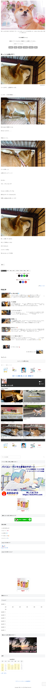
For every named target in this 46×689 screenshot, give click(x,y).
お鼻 (12, 270)
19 (12, 667)
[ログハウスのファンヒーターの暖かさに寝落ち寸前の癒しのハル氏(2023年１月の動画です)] (12, 396)
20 (15, 667)
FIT (8, 270)
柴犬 (22, 270)
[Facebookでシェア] (22, 276)
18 (8, 667)
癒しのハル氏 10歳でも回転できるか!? (32, 402)
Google (10, 47)
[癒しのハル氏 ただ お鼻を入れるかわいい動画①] (34, 430)
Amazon (31, 47)
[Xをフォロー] (20, 282)
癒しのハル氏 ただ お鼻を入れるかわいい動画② (12, 436)
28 (18, 668)
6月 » (5, 673)
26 (12, 668)
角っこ (29, 270)
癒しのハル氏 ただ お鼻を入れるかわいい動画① (34, 436)
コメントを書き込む (23, 361)
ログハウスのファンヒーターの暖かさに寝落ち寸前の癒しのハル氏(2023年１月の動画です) (21, 402)
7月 (5, 609)
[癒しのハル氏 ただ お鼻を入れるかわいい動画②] (12, 430)
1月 (5, 606)
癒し (25, 270)
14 (18, 665)
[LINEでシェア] (24, 276)
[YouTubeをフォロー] (26, 282)
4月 (27, 606)
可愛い (19, 270)
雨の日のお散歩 (26, 417)
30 (2, 670)
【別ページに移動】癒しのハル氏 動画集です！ (23, 375)
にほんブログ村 (4, 547)
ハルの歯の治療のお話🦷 (5, 528)
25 (8, 668)
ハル (15, 270)
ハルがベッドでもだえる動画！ (8, 421)
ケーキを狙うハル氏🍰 (5, 535)
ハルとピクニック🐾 (4, 538)
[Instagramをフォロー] (23, 282)
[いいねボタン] (2, 265)
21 (18, 667)
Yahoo (20, 47)
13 (15, 665)
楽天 (36, 47)
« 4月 (2, 673)
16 (2, 667)
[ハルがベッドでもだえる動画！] (12, 413)
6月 (41, 606)
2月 (13, 606)
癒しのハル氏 (4, 270)
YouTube (25, 47)
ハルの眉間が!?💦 (4, 533)
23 (2, 668)
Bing (15, 47)
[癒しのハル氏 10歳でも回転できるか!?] (34, 396)
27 (15, 668)
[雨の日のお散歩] (34, 411)
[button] (27, 276)
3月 (20, 606)
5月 (34, 606)
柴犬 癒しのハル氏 (7, 385)
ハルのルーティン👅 (4, 530)
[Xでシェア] (19, 276)
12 (12, 665)
